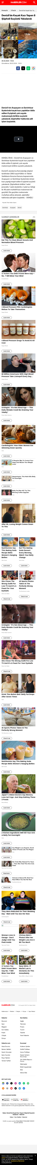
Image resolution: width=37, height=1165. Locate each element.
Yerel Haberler (24, 1035)
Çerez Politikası (25, 1052)
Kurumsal (23, 1043)
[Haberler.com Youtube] (11, 1088)
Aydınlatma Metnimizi (17, 1161)
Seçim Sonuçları (7, 1052)
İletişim (18, 1011)
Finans (22, 1027)
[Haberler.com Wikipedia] (7, 1088)
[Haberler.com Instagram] (15, 1083)
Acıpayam (12, 207)
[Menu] (3, 2)
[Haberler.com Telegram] (19, 1088)
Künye (24, 1011)
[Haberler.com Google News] (3, 1083)
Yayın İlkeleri (31, 1011)
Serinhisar (5, 207)
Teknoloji (23, 1024)
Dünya (4, 1038)
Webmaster (23, 1064)
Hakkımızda (5, 1011)
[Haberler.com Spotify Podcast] (28, 1083)
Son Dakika (5, 1030)
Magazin (4, 1027)
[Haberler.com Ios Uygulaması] (6, 1100)
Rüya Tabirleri (6, 1058)
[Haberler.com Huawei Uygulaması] (24, 1100)
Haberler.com (6, 1043)
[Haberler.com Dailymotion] (23, 1088)
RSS (21, 1070)
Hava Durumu (6, 1046)
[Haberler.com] (8, 1005)
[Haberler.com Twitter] (11, 1083)
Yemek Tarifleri (6, 1061)
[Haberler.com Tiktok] (15, 1088)
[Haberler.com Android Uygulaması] (15, 1100)
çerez (3, 1157)
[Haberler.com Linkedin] (19, 1083)
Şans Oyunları (6, 1055)
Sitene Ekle (23, 1072)
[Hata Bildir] (19, 1121)
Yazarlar (22, 1032)
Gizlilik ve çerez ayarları (9, 1121)
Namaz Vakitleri (6, 1049)
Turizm (22, 1030)
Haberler (4, 1018)
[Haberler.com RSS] (3, 1088)
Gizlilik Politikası (25, 1049)
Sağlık (22, 1021)
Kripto (3, 1032)
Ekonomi (4, 1021)
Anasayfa (5, 10)
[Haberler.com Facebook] (7, 1083)
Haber (11, 1117)
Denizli (19, 207)
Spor (3, 1024)
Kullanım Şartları (25, 1046)
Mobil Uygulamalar (25, 1067)
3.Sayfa (13, 10)
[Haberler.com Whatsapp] (23, 1083)
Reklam (12, 1011)
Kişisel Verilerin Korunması (25, 1055)
